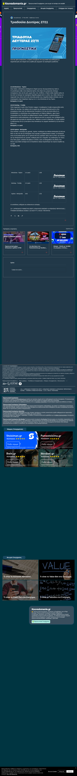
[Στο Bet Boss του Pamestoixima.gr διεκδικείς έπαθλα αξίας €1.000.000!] (38, 238)
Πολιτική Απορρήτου (12, 774)
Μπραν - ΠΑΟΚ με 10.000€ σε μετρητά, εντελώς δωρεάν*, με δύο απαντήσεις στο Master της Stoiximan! (62, 247)
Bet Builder (44, 419)
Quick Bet (21, 412)
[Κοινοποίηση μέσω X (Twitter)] (15, 215)
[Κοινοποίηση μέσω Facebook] (11, 215)
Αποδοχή (70, 771)
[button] (47, 8)
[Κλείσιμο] (76, 768)
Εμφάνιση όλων (69, 228)
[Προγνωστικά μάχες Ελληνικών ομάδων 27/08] (14, 238)
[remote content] (38, 74)
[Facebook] (20, 383)
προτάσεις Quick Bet (40, 401)
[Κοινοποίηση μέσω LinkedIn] (18, 215)
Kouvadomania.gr (21, 399)
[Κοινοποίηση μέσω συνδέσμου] (22, 215)
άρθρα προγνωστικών (61, 415)
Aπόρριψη (61, 771)
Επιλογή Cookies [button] (52, 771)
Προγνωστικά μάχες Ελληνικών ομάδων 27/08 (13, 247)
